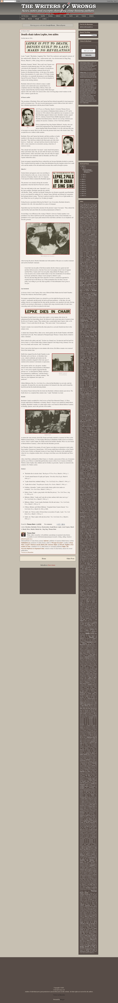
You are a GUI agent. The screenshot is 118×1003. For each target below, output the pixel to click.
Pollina (81, 775)
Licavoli (94, 612)
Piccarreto (84, 767)
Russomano (82, 817)
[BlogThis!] (59, 524)
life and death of (83, 613)
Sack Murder (89, 818)
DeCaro (81, 379)
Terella (81, 874)
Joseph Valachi (91, 574)
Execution (82, 428)
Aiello (87, 216)
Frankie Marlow (83, 456)
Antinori (86, 234)
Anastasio (90, 232)
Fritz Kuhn (87, 461)
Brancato (83, 287)
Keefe (71, 16)
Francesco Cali (83, 452)
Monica (93, 682)
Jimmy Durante (83, 554)
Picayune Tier (94, 766)
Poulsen (84, 16)
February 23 (85, 439)
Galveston (89, 466)
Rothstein (82, 815)
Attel (82, 246)
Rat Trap (88, 792)
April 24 (94, 238)
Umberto (95, 910)
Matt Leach (82, 659)
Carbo (81, 311)
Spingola (93, 854)
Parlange (88, 749)
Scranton (87, 835)
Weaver (93, 929)
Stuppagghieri (92, 864)
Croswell (93, 364)
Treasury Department (85, 905)
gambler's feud (84, 469)
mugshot (81, 689)
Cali (86, 303)
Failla (81, 430)
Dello (88, 390)
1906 (92, 204)
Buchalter (34, 527)
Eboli (94, 413)
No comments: (48, 524)
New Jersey (87, 704)
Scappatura (83, 831)
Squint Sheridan (84, 856)
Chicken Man (87, 334)
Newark (86, 710)
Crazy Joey (93, 362)
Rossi (94, 814)
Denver (81, 392)
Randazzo (93, 791)
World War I (87, 944)
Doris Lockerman (88, 407)
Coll (94, 346)
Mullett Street (85, 690)
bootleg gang (91, 283)
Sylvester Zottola (85, 867)
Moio (91, 681)
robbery (83, 801)
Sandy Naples (92, 827)
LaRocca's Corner (89, 603)
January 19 (89, 541)
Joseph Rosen (53, 527)
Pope (94, 775)
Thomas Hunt (52, 529)
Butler (88, 299)
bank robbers (89, 255)
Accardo (91, 212)
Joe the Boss (90, 558)
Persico (91, 761)
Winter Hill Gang (83, 941)
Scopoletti (93, 834)
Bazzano (93, 263)
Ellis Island (88, 421)
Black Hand (90, 272)
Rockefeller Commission (91, 805)
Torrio (93, 902)
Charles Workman (93, 326)
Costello (82, 359)
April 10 (90, 235)
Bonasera (95, 279)
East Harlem (84, 411)
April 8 (94, 239)
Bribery (93, 287)
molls (94, 681)
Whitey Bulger (82, 936)
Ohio (91, 735)
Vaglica (81, 916)
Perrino (81, 761)
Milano (90, 677)
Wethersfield (93, 934)
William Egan (94, 936)
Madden (87, 630)
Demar (86, 391)
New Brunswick (90, 702)
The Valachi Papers (85, 886)
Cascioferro (94, 316)
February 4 (94, 441)
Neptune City (82, 702)
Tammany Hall (83, 869)
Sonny (89, 850)
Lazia (94, 606)
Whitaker (81, 935)
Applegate (34, 16)
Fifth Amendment (83, 444)
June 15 (86, 583)
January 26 (92, 543)
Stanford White (83, 861)
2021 (82, 185)
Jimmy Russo (90, 554)
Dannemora (82, 373)
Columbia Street (83, 349)
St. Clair (83, 857)
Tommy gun (87, 900)
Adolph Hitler (89, 213)
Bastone (81, 261)
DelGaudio (93, 388)
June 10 (88, 581)
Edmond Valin (84, 415)
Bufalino (89, 294)
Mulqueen (93, 690)
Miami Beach (84, 675)
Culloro (94, 365)
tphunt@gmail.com (26, 539)
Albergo (86, 219)
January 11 (86, 540)
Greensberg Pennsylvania (85, 495)
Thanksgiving (90, 877)
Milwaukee (90, 678)
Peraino (89, 760)
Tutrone (87, 910)
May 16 (87, 660)
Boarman (93, 275)
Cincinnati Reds (94, 340)
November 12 (92, 717)
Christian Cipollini (89, 336)
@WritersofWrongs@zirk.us (86, 27)
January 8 (89, 545)
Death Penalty (85, 376)
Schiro (86, 832)
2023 (82, 181)
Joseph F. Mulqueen (93, 572)
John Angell (90, 561)
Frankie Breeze (91, 455)
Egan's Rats (83, 419)
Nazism (81, 700)
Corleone (84, 357)
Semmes (89, 838)
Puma (81, 789)
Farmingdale (82, 432)
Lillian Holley (90, 613)
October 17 (83, 729)
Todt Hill (93, 898)
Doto (94, 407)
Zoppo (88, 951)
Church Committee (91, 337)
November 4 (83, 724)
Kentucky (91, 591)
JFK (87, 552)
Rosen (94, 811)
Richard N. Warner (93, 799)
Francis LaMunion (91, 452)
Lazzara (81, 607)
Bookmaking (92, 281)
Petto (89, 763)
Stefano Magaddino (91, 862)
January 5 (83, 545)
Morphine (83, 686)
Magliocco (95, 638)
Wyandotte (82, 947)
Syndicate (93, 867)
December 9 (82, 387)
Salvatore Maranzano (90, 822)
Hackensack (88, 501)
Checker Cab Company (85, 330)
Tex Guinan (82, 877)
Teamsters (94, 871)
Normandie (91, 714)
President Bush (83, 780)
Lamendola (93, 598)
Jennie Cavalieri (87, 550)
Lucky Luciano (87, 625)
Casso (94, 317)
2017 (82, 193)
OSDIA (85, 738)
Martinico (81, 654)
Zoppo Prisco (94, 951)
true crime (90, 909)
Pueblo (88, 788)
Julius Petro (83, 577)
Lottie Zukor (90, 620)
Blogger (62, 999)
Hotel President (91, 517)
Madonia (93, 631)
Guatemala (89, 498)
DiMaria (93, 401)
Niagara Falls (87, 712)
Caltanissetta (92, 304)
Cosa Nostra (92, 357)
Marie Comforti (94, 649)
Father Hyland (88, 433)
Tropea (93, 907)
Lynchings (86, 629)
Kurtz (94, 596)
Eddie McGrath (88, 414)
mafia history (91, 636)
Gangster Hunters (91, 472)
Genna (94, 477)
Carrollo (87, 315)
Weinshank (82, 930)
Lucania (93, 623)
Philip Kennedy (87, 765)
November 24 (83, 721)
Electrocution (45, 527)
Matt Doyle (93, 658)
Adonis (85, 214)
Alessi (94, 221)
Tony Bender (84, 901)
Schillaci (81, 832)
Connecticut (82, 354)
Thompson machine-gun (85, 894)
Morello (90, 684)
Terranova (95, 874)
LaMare (87, 598)
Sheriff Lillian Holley (85, 844)
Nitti (94, 713)
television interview (93, 872)
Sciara (95, 833)
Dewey (39, 527)
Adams (83, 213)
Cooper (90, 356)
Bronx (81, 290)
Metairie (88, 672)
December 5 (83, 386)
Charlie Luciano (84, 327)
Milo (86, 678)
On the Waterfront (87, 736)
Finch (90, 444)
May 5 (87, 664)
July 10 (93, 577)
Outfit (94, 738)
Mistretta (86, 681)
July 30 (92, 580)
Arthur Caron (88, 242)
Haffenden (95, 501)
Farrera (88, 432)
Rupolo (81, 816)
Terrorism (89, 875)
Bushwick (83, 299)
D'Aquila (88, 368)
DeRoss (93, 392)
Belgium (81, 264)
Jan (84, 176)
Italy (82, 533)
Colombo (82, 347)
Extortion (88, 428)
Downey (50, 16)
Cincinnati (86, 340)
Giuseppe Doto (83, 487)
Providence (82, 788)
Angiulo (82, 233)
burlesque (88, 298)
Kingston (93, 594)
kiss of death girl (87, 595)
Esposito (95, 425)
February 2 (82, 438)
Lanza (81, 602)
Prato (94, 777)
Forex (85, 449)
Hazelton (84, 511)
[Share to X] (61, 524)
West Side (82, 932)
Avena (92, 250)
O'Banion (82, 726)
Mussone (88, 694)
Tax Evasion (88, 871)
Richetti (82, 800)
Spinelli (87, 854)
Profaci (93, 783)
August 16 (82, 247)
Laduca (93, 597)
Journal (81, 575)
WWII (93, 946)
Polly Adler (87, 775)
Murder (33, 529)
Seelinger (83, 838)
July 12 (81, 578)
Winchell (93, 940)
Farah (93, 431)
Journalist (87, 575)
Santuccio (93, 828)
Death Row (92, 376)
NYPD (93, 725)
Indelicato (83, 523)
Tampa (89, 869)
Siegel (87, 848)
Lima (96, 613)
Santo (81, 828)
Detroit (87, 393)
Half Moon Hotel (84, 503)
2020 (82, 187)
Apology (81, 235)
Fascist (81, 433)
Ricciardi (95, 798)
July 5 (83, 581)
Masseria (87, 657)
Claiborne (93, 341)
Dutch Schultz (91, 409)
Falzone (85, 430)
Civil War (88, 341)
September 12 (92, 839)
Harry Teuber (88, 509)
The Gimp (87, 880)
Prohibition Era (92, 784)
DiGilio (88, 399)
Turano (95, 909)
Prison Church (87, 783)
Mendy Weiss (26, 529)
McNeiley (92, 669)
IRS (85, 529)
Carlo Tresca (89, 312)
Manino (95, 642)
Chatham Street (83, 328)
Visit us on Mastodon (59, 995)
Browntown (93, 292)
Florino (85, 448)
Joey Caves (82, 561)
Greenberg (93, 494)
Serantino (82, 843)
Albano (94, 218)
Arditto (87, 240)
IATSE (95, 520)
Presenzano (82, 778)
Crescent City (83, 363)
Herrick (94, 512)
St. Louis (82, 858)
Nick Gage (93, 712)
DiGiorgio (93, 399)
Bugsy (89, 297)
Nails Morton (94, 694)
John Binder (87, 563)
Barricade (82, 258)
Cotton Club (91, 359)
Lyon (77, 16)
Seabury (93, 835)
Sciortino (83, 834)
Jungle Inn (82, 586)
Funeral (93, 461)
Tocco (94, 896)
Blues (88, 275)
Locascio (93, 617)
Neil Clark (93, 700)
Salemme (86, 820)
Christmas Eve (83, 337)
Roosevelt (83, 810)
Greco (89, 493)
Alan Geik (89, 218)
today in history (87, 898)
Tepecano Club (92, 873)
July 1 (89, 577)
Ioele (86, 528)
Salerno (91, 820)
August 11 (93, 246)
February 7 (84, 442)
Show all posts (60, 25)
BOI (90, 276)
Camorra (92, 305)
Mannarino (84, 643)
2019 (82, 189)
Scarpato (94, 831)
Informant (88, 524)
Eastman (89, 413)
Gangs (93, 471)
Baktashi (94, 251)
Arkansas (82, 241)
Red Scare (90, 797)
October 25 (82, 731)
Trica (90, 906)
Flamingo (93, 446)
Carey (90, 311)
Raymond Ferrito (83, 794)
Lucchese (82, 624)
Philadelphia (94, 763)
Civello (82, 341)
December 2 (92, 381)
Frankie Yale (90, 456)
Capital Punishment (91, 308)
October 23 (85, 730)
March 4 (88, 648)
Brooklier (87, 290)
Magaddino (91, 637)
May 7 (95, 664)
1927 (94, 205)
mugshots (87, 689)
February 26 (82, 441)
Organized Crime (91, 737)
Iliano (96, 521)
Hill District (84, 515)
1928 (81, 206)
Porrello (89, 776)
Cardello (85, 311)
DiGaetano (83, 399)
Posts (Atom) (51, 565)
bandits (81, 255)
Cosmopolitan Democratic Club (87, 358)
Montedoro (90, 683)
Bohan (86, 276)
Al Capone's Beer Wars (91, 217)
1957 (85, 208)
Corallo (95, 356)
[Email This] (57, 524)
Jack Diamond (88, 534)
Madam (81, 630)
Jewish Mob (90, 551)
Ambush (81, 228)
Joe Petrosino (83, 558)
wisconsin (90, 941)
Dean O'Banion (93, 375)
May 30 (95, 663)
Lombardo (87, 618)
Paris (96, 747)
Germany (82, 482)
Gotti (94, 489)
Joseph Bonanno (83, 572)
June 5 (88, 585)
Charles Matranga (93, 325)
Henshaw (89, 512)
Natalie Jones (83, 698)
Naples (87, 696)
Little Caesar (92, 614)
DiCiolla (88, 397)
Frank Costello (92, 453)
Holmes (88, 516)
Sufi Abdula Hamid (83, 866)
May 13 (82, 660)
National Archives (91, 698)
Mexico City (82, 673)
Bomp (86, 278)
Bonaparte (89, 279)
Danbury (81, 369)
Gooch (87, 488)
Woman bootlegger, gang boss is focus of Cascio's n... (87, 171)
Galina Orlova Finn (91, 464)
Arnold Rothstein (89, 241)
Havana (90, 510)
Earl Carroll (86, 410)
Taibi (87, 868)
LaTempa (86, 604)
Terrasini (83, 875)
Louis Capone (66, 527)
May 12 (95, 659)
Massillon (93, 656)
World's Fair (83, 945)
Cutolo (87, 367)
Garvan (93, 473)
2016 (82, 195)
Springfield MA (89, 855)
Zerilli (93, 950)
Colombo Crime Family (90, 347)
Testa (94, 875)
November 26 (92, 721)
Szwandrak (82, 868)
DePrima (87, 392)
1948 (94, 207)
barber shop (82, 257)
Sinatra (91, 848)
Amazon (93, 227)
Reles (96, 797)
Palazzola (86, 742)
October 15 (94, 727)
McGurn (81, 669)
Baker (89, 251)
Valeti (96, 916)
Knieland (95, 595)
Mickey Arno (83, 676)
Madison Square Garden (85, 631)
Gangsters (82, 473)
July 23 (90, 579)
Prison (81, 783)
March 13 (83, 646)
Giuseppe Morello (91, 487)
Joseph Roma (84, 573)
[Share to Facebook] (62, 524)
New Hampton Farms (89, 703)
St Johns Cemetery (93, 856)
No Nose (85, 714)
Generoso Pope (88, 477)
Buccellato (86, 293)
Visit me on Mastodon (27, 552)
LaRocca (82, 603)
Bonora (82, 280)
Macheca (92, 629)
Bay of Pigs (91, 262)
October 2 (90, 729)
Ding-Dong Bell (83, 402)
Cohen (90, 346)
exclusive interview (90, 427)
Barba (87, 256)
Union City (83, 911)
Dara (94, 373)
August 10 (87, 246)
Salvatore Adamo (87, 821)
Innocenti (83, 527)
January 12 (92, 540)
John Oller (88, 567)
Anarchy (95, 230)
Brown (83, 292)
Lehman (81, 609)
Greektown (95, 493)
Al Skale (83, 218)
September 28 (92, 840)
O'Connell (88, 726)
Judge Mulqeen (94, 575)
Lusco (85, 628)
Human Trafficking (88, 520)
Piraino (83, 770)
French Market (89, 460)
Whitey (94, 935)
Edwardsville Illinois (93, 418)
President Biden (91, 778)
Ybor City (82, 949)
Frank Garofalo (83, 454)
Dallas (94, 368)
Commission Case (91, 352)
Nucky (88, 725)
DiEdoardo (82, 398)
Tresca (86, 906)
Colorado (82, 348)
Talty (95, 868)
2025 (82, 166)
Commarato (94, 351)
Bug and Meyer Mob (92, 295)
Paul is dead (82, 755)
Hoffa (94, 515)
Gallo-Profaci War (93, 465)
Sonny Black (94, 850)
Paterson (87, 753)
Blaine (90, 274)
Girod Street (82, 486)
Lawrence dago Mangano (86, 606)
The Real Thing (92, 885)
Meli (96, 669)
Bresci (89, 287)
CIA (94, 338)
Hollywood (82, 516)
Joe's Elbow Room (91, 560)
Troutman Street (83, 909)
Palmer (90, 743)
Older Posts (70, 558)
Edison (95, 414)
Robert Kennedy (84, 803)
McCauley (84, 666)
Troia (94, 906)
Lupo (81, 628)
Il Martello (91, 521)
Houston (81, 518)
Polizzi (88, 774)
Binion (81, 272)
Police (91, 772)
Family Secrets (92, 430)
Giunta (94, 486)
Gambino (95, 466)
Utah (89, 915)
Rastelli (81, 792)
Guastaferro (82, 498)
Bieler (93, 268)
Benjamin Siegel (84, 265)
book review (85, 281)
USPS (85, 915)
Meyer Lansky (89, 673)
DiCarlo (83, 397)
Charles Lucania (84, 325)
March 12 (95, 644)
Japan (94, 545)
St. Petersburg (90, 858)
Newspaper (93, 710)
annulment (88, 233)
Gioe (81, 484)
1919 (82, 205)
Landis (87, 600)
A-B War (82, 211)
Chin (94, 334)
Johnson (86, 571)
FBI (90, 435)
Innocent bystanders (92, 526)
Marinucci (94, 650)
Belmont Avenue (93, 264)
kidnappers (93, 592)
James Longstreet (89, 538)
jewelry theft (83, 551)
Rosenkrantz (91, 812)
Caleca (81, 303)
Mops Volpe (83, 684)
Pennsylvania (83, 760)
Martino (86, 654)
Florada (93, 447)
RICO (87, 800)
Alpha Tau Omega (91, 224)
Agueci (82, 216)
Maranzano (82, 644)
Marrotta (93, 652)
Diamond (89, 394)
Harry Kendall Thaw (88, 507)
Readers (92, 794)
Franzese (89, 458)
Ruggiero (94, 815)
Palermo (91, 742)
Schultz (86, 833)
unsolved (90, 913)
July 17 (85, 578)
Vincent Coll (88, 921)
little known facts (83, 615)
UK (91, 910)
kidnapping (82, 594)
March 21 (93, 647)
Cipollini (43, 16)
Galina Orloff (82, 464)
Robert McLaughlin (93, 803)
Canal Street (89, 306)
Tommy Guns (94, 900)
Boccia (81, 276)
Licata (89, 612)
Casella (83, 317)
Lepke (59, 527)
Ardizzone (93, 240)
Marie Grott (83, 650)
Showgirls (95, 846)
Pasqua (88, 750)
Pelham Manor (92, 758)
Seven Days (88, 843)
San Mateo (84, 827)
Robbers (95, 800)
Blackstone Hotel (83, 274)
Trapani (93, 904)
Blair (94, 274)
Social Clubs (83, 850)
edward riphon (84, 418)
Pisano (88, 770)
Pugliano (93, 788)
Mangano (83, 642)
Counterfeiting (83, 360)
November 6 (82, 725)
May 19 (92, 660)
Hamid (90, 503)
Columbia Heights (91, 348)
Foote (81, 449)
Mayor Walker (84, 665)
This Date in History (90, 888)
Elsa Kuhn (93, 421)
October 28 (88, 731)
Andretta (95, 232)
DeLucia (81, 391)
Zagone (93, 949)
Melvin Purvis (88, 670)
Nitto (81, 714)
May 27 (93, 661)
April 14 (82, 236)
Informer (83, 526)
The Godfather (94, 880)
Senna (94, 838)
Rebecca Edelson (84, 795)
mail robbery (92, 639)
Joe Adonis (83, 556)
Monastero (87, 682)
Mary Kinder (82, 655)
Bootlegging (89, 284)
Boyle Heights (90, 286)
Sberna (81, 829)
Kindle (88, 594)
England (95, 422)
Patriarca (93, 753)
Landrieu (81, 601)
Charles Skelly (84, 326)
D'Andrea (82, 368)
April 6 (90, 239)
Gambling (92, 469)
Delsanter (93, 390)
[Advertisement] (47, 580)
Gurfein (93, 500)
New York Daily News (84, 709)
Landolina (93, 600)
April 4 (86, 239)
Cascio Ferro (87, 316)
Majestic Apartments (89, 641)
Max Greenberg (89, 659)
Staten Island (92, 861)
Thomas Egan (83, 891)
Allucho (81, 224)
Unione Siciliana (83, 913)
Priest (90, 782)
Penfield (93, 759)
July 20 (81, 579)
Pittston (89, 771)
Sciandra (91, 833)
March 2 (83, 647)
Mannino (92, 643)
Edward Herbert (93, 416)
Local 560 (87, 617)
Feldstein (90, 442)
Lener (92, 609)
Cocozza (85, 346)
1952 (81, 208)
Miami (95, 673)
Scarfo (89, 831)
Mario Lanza (82, 652)
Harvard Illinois (84, 510)
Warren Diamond (91, 927)
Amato (81, 227)
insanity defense (91, 527)
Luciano (88, 624)
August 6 (88, 250)
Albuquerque (84, 221)
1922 (90, 205)
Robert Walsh (92, 804)
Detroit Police (94, 393)
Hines (89, 515)
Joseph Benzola (92, 571)
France (93, 450)
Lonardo (93, 618)
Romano (81, 809)
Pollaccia (93, 774)
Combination (82, 351)
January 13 (82, 541)
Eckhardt (81, 414)
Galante (93, 463)
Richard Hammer (84, 799)
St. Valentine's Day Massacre (88, 859)
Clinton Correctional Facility (87, 343)
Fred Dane (82, 460)
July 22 (86, 579)
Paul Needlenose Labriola (91, 755)
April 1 (86, 235)
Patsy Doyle (92, 754)
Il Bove (85, 521)
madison (93, 630)
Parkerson (82, 749)
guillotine (81, 499)
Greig (86, 497)
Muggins (93, 688)
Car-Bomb (82, 310)
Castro (88, 321)
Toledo (81, 899)
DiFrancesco (88, 398)
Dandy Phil (90, 370)
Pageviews (93, 741)
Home (44, 558)
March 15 (89, 646)
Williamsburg (92, 939)
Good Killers (92, 488)
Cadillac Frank (83, 300)
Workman (82, 944)
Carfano (95, 311)
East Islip (90, 411)
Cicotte (81, 340)
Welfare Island (93, 930)
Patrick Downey (84, 754)
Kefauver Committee (91, 589)
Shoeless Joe (94, 845)
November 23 (92, 720)
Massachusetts (91, 655)
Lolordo (81, 618)
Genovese (82, 478)
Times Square (89, 895)
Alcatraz (89, 221)
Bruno (81, 293)
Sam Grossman (92, 823)
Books (81, 283)
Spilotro (81, 854)
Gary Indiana (82, 475)
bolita (94, 276)
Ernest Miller (82, 425)
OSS (90, 738)
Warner (30, 19)
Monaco (81, 682)
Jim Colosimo (92, 552)
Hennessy (82, 512)
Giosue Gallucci (92, 484)
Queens (81, 791)
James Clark (88, 537)
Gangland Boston (91, 470)
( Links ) (44, 19)
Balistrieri (87, 252)
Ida (82, 521)
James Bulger (88, 535)
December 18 (92, 380)
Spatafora (89, 852)
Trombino (82, 907)
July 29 (87, 580)
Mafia (88, 633)
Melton (82, 670)
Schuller (81, 833)
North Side (94, 715)
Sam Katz (88, 825)
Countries (90, 360)
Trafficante (82, 904)
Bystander (93, 299)
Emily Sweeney (83, 422)
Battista (91, 261)
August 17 (88, 247)
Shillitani (87, 845)
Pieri (94, 767)
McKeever (87, 669)
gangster (82, 472)
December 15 (85, 380)
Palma (86, 743)
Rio (91, 800)
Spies (94, 852)
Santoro (86, 828)
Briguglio (87, 289)
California (92, 303)
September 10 (83, 839)
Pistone (93, 770)
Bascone (81, 259)
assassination (92, 244)
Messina (83, 672)
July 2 (94, 578)
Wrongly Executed (84, 946)
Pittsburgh (82, 771)
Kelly (81, 590)
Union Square (90, 911)
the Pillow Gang (91, 884)
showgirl (89, 846)
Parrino (93, 749)
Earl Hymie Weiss (93, 410)
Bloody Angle (82, 275)
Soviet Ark (82, 852)
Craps (87, 362)
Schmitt (91, 16)
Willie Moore (82, 940)
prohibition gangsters (84, 786)
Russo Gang (92, 816)
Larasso (93, 602)
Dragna (92, 408)
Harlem (89, 504)
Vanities (87, 917)
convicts (93, 354)
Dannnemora (89, 373)
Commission (83, 352)
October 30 (83, 732)
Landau (81, 600)
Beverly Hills (87, 268)
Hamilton (95, 503)
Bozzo (95, 286)
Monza (95, 683)
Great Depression (88, 492)
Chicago (94, 330)
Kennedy (87, 590)
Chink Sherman (89, 335)
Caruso (93, 315)
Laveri (91, 604)
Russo (86, 816)
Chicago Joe (85, 331)
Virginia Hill (88, 922)
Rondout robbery (88, 809)
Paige (81, 742)
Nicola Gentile (83, 713)
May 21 (83, 661)
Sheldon (93, 843)
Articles (85, 244)
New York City (91, 708)
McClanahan (92, 666)
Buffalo (95, 294)
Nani (82, 696)
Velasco (81, 918)
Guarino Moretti (92, 497)
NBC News (87, 700)
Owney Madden (87, 740)
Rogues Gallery (83, 808)
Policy (96, 772)
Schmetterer (92, 832)
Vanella (82, 917)
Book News (94, 280)
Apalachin (93, 234)
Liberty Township (83, 612)
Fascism (93, 432)
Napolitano (93, 696)
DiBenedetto (89, 396)
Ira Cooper (91, 528)
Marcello (89, 644)
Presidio (93, 781)
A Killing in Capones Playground (90, 210)
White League (88, 935)
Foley (94, 448)
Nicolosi (89, 713)
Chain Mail (92, 322)
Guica (94, 498)
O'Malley (93, 726)
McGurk (93, 667)
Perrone (86, 761)
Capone (82, 309)
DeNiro (90, 391)
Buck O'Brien (82, 294)
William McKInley (84, 938)
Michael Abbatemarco (92, 675)
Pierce (89, 767)
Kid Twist (87, 592)
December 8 (92, 386)
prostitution (82, 787)
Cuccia (85, 365)
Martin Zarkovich (91, 653)
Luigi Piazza (88, 626)
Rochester (82, 805)
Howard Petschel (88, 518)
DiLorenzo (88, 401)
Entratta (88, 424)
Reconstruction (83, 797)
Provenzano (91, 787)
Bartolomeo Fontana (90, 258)
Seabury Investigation (84, 837)
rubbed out (88, 815)
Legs (86, 608)
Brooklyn (28, 527)
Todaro (81, 898)
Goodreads (82, 489)
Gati (88, 475)
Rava (94, 792)
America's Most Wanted (90, 228)
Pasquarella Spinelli (90, 752)
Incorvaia (95, 522)
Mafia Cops (82, 636)
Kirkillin (81, 595)
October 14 (88, 727)
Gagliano (87, 463)
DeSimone (82, 393)
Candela (95, 306)
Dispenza (86, 403)
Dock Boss (92, 403)
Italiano (95, 532)
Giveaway (82, 488)
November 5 (92, 724)
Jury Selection (89, 586)
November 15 (83, 719)
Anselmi (93, 233)
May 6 (91, 664)
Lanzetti (87, 602)
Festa (90, 443)
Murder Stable (91, 693)
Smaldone (95, 849)
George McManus (93, 480)
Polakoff (86, 772)
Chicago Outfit (93, 331)
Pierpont (81, 769)
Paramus (86, 747)
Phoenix (93, 765)
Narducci (88, 697)
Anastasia (83, 232)
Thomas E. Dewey (91, 889)
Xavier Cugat (89, 947)
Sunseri (95, 866)
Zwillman (91, 952)
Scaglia (86, 829)
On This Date (25, 16)
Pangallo (88, 746)
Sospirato (94, 851)
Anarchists (89, 230)
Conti (89, 354)
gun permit (88, 499)
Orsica (81, 738)
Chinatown (82, 335)
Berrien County (88, 267)
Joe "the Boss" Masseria (91, 555)
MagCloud (88, 638)
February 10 (82, 436)
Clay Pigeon (82, 342)
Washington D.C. (83, 928)
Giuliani (88, 486)
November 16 (92, 719)
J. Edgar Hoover (89, 533)
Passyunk (82, 753)
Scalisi (95, 829)
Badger (85, 251)
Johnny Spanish (88, 569)
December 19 (83, 381)
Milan (86, 677)
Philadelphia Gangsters (87, 764)
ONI (84, 737)
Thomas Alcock (83, 889)
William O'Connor (84, 939)
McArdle (95, 665)
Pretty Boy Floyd (83, 782)
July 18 (90, 578)
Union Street (92, 912)
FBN (94, 435)
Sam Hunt (82, 825)
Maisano (81, 641)
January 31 (94, 544)
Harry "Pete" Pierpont (91, 505)
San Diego (86, 826)
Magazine (82, 638)
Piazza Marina (87, 766)
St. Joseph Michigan (90, 857)
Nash (94, 697)
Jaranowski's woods (84, 546)
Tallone (90, 868)
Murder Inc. (38, 529)
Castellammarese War (86, 320)
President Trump (85, 781)
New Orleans (85, 705)
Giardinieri (82, 483)
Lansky (93, 601)
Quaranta (94, 789)
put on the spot (87, 789)
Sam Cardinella (83, 823)
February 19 (92, 437)
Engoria (83, 424)
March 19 (95, 646)
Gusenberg (82, 501)
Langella (87, 601)
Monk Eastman (83, 683)
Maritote (88, 652)
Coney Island (91, 353)
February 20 (88, 438)
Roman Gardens (91, 808)
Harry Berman (83, 506)
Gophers (89, 489)
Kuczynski (90, 596)
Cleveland (94, 342)
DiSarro (81, 403)
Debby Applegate (91, 377)
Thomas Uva (92, 893)
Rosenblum (82, 812)
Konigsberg (83, 596)
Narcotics (82, 697)
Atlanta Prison (87, 245)
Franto (84, 458)
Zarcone (87, 950)
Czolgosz (93, 367)
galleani (81, 465)
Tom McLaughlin (88, 899)
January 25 (85, 543)
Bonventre (88, 280)
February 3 (88, 441)
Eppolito (93, 424)
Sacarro (81, 818)
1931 (82, 207)
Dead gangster (84, 375)
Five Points (85, 446)
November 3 (92, 723)
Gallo (86, 465)
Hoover (93, 516)
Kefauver (83, 589)
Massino (81, 658)
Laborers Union (87, 597)
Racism (87, 791)
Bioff (85, 272)
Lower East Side (85, 623)
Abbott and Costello (84, 212)
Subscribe (88, 55)
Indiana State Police (91, 523)
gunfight (93, 499)
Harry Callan (90, 506)
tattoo (82, 871)
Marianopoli (87, 649)
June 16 (91, 583)
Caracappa (88, 310)
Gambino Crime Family (86, 467)
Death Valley (82, 377)
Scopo (88, 834)
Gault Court (92, 475)
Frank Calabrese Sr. (84, 453)
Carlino (83, 312)
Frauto (83, 459)
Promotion (93, 786)
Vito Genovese (83, 924)
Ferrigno (86, 443)
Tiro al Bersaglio (87, 896)
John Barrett (87, 562)
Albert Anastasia (93, 219)
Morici (96, 684)
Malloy (95, 641)
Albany (81, 219)
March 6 (93, 648)
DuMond (58, 16)
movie (87, 688)
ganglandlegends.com (84, 471)
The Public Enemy (83, 885)
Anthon (81, 234)
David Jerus (94, 374)
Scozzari (81, 835)
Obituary (82, 727)
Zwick (87, 952)
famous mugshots (84, 431)
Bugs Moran (83, 297)
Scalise (90, 829)
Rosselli (88, 814)
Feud (94, 443)
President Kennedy (93, 780)
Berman (81, 267)
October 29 (94, 731)
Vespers (85, 919)
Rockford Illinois (83, 806)
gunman (81, 500)
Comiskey (89, 351)
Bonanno (82, 279)
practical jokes (88, 777)
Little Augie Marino (85, 614)
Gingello (93, 483)
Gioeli (85, 484)
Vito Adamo (93, 923)
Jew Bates (95, 550)
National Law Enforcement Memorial (87, 699)
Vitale (87, 923)
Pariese (91, 747)
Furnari (81, 463)
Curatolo (81, 367)
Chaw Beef (92, 328)
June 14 (81, 583)
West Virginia (88, 932)
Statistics (82, 862)
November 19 (83, 720)
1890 (81, 204)
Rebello (93, 795)
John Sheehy (85, 568)
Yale (94, 947)
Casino (88, 317)
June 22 (89, 584)
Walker (94, 924)
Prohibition (82, 785)
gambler (95, 467)
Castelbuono (82, 319)
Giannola (93, 482)
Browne (88, 292)
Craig (84, 362)
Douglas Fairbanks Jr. (84, 408)
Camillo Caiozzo (83, 305)
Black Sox (93, 273)
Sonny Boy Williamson (85, 851)
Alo (85, 224)
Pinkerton (87, 769)
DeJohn (86, 388)
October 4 (90, 732)
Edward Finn (92, 415)
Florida (81, 448)
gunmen (87, 500)
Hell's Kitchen (92, 511)
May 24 (88, 661)
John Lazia (88, 566)
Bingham (93, 270)
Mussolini (82, 694)
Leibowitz (87, 609)
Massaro (81, 656)
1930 (96, 206)
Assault (81, 245)
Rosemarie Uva (88, 811)
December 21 (83, 382)
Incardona (89, 522)
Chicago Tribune (85, 332)
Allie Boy (93, 223)
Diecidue (93, 397)
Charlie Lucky (92, 327)
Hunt (64, 16)
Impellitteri (83, 522)
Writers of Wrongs (91, 945)
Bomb (81, 278)
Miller (82, 678)
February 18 (85, 437)
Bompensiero (92, 278)
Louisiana (95, 621)
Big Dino (87, 269)
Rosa (88, 810)
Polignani (83, 774)
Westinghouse (92, 933)
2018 (82, 191)
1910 (96, 204)
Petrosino (83, 763)
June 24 (95, 584)
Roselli (81, 811)
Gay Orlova (90, 476)
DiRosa (94, 402)
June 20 (84, 584)
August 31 (82, 250)
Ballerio (93, 252)
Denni (94, 391)
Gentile (86, 480)
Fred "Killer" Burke (91, 459)
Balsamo (81, 253)
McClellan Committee (84, 667)
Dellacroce (82, 390)
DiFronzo (95, 398)
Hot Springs (82, 517)
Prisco (94, 782)
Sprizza (95, 855)
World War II (94, 944)
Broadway (93, 289)
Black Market (86, 273)
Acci (96, 212)
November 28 (83, 723)
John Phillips (94, 567)
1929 (92, 206)
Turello (82, 910)
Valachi (86, 916)
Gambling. (82, 470)
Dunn (84, 409)
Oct (83, 168)
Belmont (86, 264)
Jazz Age (93, 546)
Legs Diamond (92, 608)
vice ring (90, 919)
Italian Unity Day (88, 531)
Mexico (93, 672)
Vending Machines (89, 918)
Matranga (87, 658)
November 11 (84, 717)
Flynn (90, 448)
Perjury (94, 760)
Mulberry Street (94, 689)
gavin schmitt (82, 476)
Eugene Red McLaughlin (87, 426)
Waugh (37, 19)
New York (82, 708)
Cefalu (86, 322)
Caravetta (93, 310)
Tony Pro (91, 901)
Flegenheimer (82, 447)
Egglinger (90, 419)
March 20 (88, 647)
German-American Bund (90, 481)
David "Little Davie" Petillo (85, 374)
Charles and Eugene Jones (91, 323)
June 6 (93, 585)
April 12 (95, 235)
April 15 (87, 236)
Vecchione (93, 917)
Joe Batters (93, 557)
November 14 (92, 718)
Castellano (82, 321)
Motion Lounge (90, 686)
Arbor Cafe (82, 240)
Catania (93, 321)
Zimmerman (82, 951)
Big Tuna (82, 270)
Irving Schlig (90, 529)
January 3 (88, 544)
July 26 (95, 579)
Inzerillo (81, 528)
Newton (81, 712)
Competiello (82, 353)
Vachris (93, 915)
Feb (84, 174)
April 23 (89, 238)
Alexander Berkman (84, 222)
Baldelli (81, 252)
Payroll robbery (83, 758)
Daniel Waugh (90, 371)
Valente (91, 916)
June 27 (83, 585)
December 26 (83, 385)
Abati (87, 211)
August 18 (93, 247)
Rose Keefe (93, 810)
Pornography (82, 776)
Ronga (95, 809)
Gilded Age (88, 483)
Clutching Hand (88, 345)
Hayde (95, 510)
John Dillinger (90, 564)
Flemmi (88, 447)
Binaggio (87, 270)
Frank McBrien (92, 454)
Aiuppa (92, 216)
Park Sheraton (85, 748)
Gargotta (88, 473)
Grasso (81, 492)
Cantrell (83, 308)
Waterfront (90, 928)
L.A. (81, 597)
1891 (85, 204)
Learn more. (86, 102)
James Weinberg (88, 539)
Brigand (81, 289)
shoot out (83, 846)
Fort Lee (87, 450)
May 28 (81, 663)
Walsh (23, 19)
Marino (88, 650)
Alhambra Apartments (85, 223)
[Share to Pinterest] (64, 524)
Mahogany (84, 639)
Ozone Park (86, 741)
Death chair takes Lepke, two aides (39, 34)
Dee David (89, 387)
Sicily (82, 848)
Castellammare (91, 319)
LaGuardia (82, 598)
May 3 (90, 663)
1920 (86, 205)
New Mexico (94, 704)
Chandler (82, 323)
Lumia (94, 626)
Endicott (89, 422)
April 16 (91, 236)
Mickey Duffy (90, 676)
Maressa (81, 649)
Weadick (87, 929)
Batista (86, 261)
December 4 (92, 385)
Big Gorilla (93, 269)
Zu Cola (82, 952)
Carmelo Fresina (88, 314)
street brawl (93, 863)
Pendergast (87, 759)
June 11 (93, 581)
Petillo (95, 761)
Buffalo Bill (84, 295)
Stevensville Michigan (84, 863)
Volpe (89, 924)
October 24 (92, 730)
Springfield (82, 855)
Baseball (88, 259)
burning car (94, 298)
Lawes (95, 604)
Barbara (93, 256)
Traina (88, 904)
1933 (91, 207)
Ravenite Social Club (84, 793)
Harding (83, 504)
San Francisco (94, 826)
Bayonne (87, 263)
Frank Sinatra (83, 455)
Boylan (93, 285)
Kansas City (88, 587)
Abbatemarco (92, 211)
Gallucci (83, 466)
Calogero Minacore (84, 304)
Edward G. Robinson (84, 416)
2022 (82, 183)
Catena (81, 322)
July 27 (82, 580)
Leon (96, 609)
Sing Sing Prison (87, 849)
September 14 (83, 840)
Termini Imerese (87, 874)
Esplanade (89, 425)
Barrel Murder (91, 257)
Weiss (87, 930)
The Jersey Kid (84, 881)
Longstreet (90, 619)
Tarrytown (95, 869)
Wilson (88, 940)
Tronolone (88, 907)
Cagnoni (89, 300)
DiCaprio (95, 396)
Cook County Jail (83, 356)
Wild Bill (88, 936)
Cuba (81, 365)
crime (88, 364)
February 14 (89, 436)
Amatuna (87, 227)
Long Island (82, 619)
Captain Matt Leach (91, 309)
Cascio (81, 316)
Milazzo (95, 677)
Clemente (88, 342)
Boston (87, 285)
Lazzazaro (87, 607)
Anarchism (82, 230)
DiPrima (89, 402)
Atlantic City (94, 245)
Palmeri (86, 744)
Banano (93, 253)
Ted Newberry (84, 872)
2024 (82, 179)
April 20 (84, 238)
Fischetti (95, 444)
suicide (90, 866)
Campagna (82, 306)
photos (81, 766)
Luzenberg (90, 628)
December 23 (92, 382)
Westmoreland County (84, 934)
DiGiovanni (82, 401)
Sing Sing (45, 529)
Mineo (95, 678)
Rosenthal (82, 814)
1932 (87, 207)
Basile (94, 259)
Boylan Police (82, 286)
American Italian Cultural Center (87, 229)
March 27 (82, 648)
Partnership (82, 750)
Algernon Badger (93, 222)
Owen (81, 740)
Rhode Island (84, 798)
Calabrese (95, 300)
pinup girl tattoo (94, 769)
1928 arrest (86, 206)
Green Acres (85, 494)
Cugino (89, 365)
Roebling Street (91, 806)
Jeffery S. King (88, 549)
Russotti (88, 817)
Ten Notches (84, 873)
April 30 (81, 239)
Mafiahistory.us (83, 637)
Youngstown (87, 949)
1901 (88, 204)
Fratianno (95, 458)
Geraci (82, 481)
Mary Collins (92, 654)
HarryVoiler (95, 509)
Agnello (90, 214)
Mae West (82, 633)
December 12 (87, 379)
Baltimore (87, 253)
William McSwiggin (93, 938)
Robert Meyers (84, 804)
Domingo (82, 404)
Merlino (95, 671)
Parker (93, 748)
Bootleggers (82, 284)
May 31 (82, 664)
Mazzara (90, 665)
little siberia (91, 615)
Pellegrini (82, 759)
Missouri (81, 681)
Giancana (87, 482)
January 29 (82, 544)
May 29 (86, 663)
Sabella (93, 817)
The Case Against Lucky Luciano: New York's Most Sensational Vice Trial (88, 879)
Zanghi (81, 950)
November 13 (83, 718)
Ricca (90, 798)
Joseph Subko (83, 574)
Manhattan (89, 642)
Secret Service (94, 837)
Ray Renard (92, 793)
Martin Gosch (83, 653)
